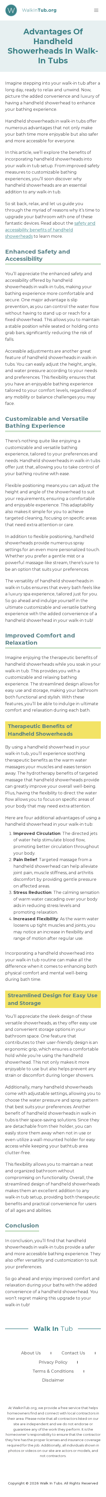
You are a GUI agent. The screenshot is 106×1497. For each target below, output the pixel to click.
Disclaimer (53, 1380)
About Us (31, 1353)
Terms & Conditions (53, 1371)
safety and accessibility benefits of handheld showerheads (50, 230)
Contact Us (73, 1353)
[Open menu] (96, 10)
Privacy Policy (53, 1362)
